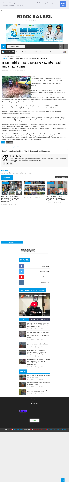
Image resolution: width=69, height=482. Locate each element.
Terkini (24, 319)
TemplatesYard (18, 429)
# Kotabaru (9, 142)
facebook (12, 242)
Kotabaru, (23, 70)
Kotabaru (11, 58)
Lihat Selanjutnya (62, 177)
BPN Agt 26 (64, 52)
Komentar (44, 319)
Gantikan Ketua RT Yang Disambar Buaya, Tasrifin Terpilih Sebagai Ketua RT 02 (55, 198)
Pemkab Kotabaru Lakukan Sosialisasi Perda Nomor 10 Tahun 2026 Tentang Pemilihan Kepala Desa (38, 324)
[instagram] (37, 404)
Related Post (7, 177)
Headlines (34, 319)
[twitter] (34, 404)
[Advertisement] (34, 211)
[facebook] (31, 404)
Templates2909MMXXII (39, 429)
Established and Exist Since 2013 (56, 429)
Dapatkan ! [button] (63, 4)
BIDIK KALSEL (34, 17)
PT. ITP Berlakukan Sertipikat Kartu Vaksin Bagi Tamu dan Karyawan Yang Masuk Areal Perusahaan (10, 199)
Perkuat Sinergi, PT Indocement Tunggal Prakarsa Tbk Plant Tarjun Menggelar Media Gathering (36, 352)
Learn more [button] (19, 5)
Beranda (4, 58)
